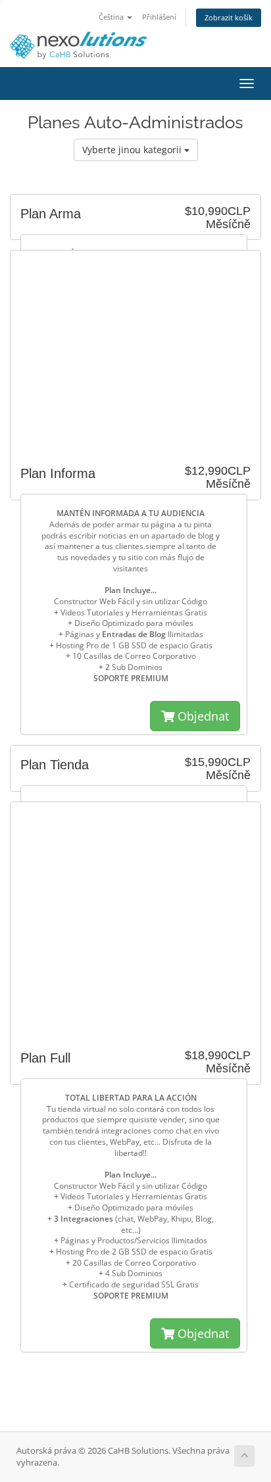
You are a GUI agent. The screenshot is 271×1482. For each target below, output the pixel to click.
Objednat (201, 716)
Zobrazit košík (229, 17)
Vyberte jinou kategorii (133, 149)
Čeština (112, 17)
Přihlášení (159, 17)
